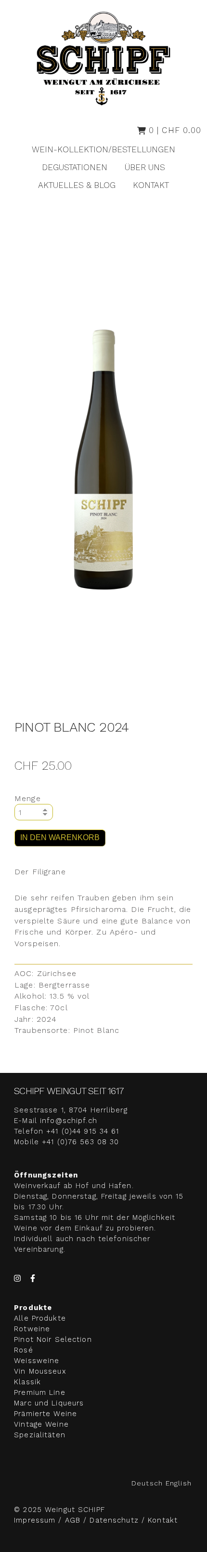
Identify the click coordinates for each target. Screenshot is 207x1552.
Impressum (36, 1520)
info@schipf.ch (68, 1120)
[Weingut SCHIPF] (103, 59)
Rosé (23, 1350)
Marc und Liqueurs (49, 1403)
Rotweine (32, 1329)
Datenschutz (114, 1520)
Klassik (27, 1382)
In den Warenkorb (60, 837)
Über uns (145, 167)
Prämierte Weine (45, 1413)
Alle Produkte (40, 1318)
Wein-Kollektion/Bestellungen (103, 149)
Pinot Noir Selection (52, 1339)
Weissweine (36, 1360)
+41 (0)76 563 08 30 (80, 1141)
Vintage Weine (41, 1424)
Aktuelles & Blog (77, 185)
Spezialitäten (39, 1435)
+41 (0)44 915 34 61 (82, 1131)
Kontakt (151, 185)
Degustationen (74, 167)
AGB (72, 1520)
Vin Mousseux (39, 1371)
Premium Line (39, 1392)
